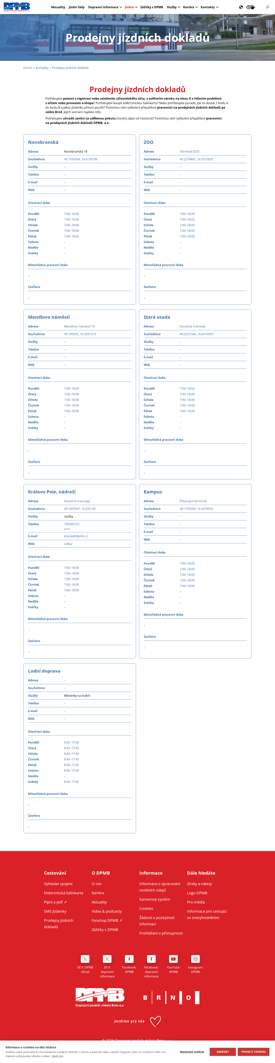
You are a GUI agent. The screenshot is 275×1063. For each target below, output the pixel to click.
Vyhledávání (267, 7)
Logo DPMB (197, 892)
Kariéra (188, 7)
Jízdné (129, 7)
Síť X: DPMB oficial (85, 969)
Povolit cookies (254, 1051)
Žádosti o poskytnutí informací (157, 920)
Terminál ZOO (189, 151)
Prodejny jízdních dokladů (58, 923)
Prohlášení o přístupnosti (161, 933)
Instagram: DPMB (195, 969)
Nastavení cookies (192, 1051)
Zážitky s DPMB (151, 7)
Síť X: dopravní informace (107, 971)
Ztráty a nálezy (199, 883)
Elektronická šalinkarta (63, 892)
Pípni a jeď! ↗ (55, 902)
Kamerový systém (154, 899)
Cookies (146, 908)
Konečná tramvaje (192, 326)
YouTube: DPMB (173, 969)
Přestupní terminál (193, 501)
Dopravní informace (103, 7)
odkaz (68, 544)
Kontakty (208, 7)
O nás (97, 883)
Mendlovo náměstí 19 (79, 326)
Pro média (196, 902)
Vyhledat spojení (58, 883)
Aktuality (58, 7)
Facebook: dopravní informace (151, 971)
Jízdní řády (77, 7)
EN (241, 7)
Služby (172, 7)
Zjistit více (57, 1056)
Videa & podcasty (107, 911)
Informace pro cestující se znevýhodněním (250, 7)
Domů (27, 68)
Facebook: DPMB (129, 969)
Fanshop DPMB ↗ (107, 920)
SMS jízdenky (55, 911)
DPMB (100, 997)
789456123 (71, 524)
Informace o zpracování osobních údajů (159, 887)
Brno (171, 997)
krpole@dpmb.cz (76, 536)
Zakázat (223, 1051)
